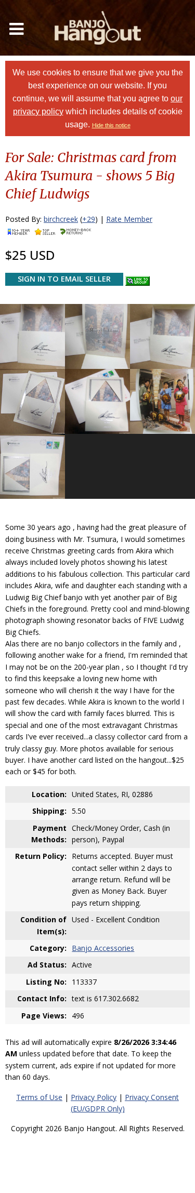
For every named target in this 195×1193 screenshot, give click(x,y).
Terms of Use (39, 1097)
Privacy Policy (93, 1097)
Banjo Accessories (103, 948)
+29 (88, 219)
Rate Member (129, 219)
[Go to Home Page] (98, 28)
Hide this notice (111, 125)
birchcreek (61, 219)
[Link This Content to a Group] (137, 278)
